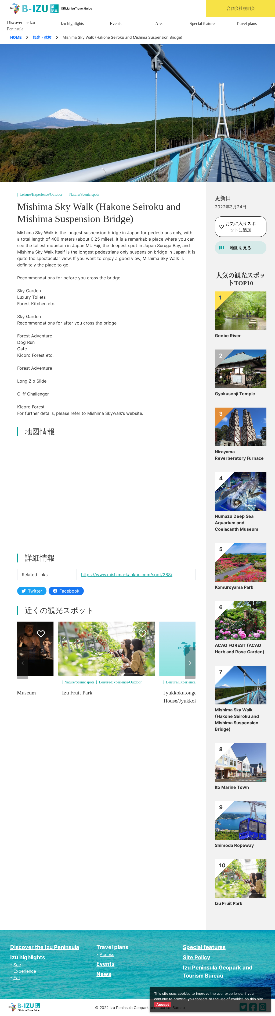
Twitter (35, 591)
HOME (16, 37)
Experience (24, 971)
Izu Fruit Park (77, 693)
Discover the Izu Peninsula (21, 25)
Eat (16, 977)
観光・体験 (42, 37)
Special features (203, 23)
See (17, 964)
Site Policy (196, 957)
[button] (22, 663)
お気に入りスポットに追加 (241, 227)
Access (107, 954)
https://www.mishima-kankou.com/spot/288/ (126, 574)
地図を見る (240, 247)
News (103, 974)
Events (115, 23)
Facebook (69, 591)
